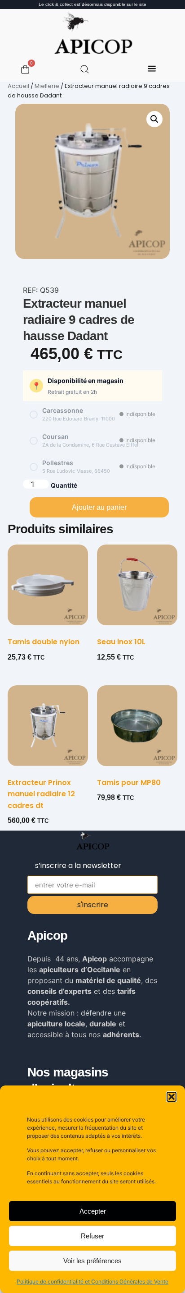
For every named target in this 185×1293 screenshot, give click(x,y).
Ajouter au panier (99, 507)
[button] (171, 1096)
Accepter (92, 1211)
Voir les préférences (92, 1261)
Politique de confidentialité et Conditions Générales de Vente (92, 1281)
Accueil (18, 86)
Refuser (92, 1236)
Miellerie (47, 86)
